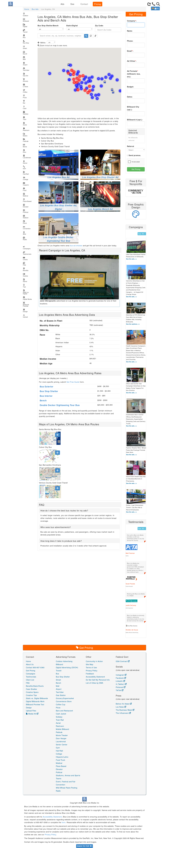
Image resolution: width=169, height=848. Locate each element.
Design (25, 310)
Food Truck (60, 760)
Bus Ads (35, 9)
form (63, 822)
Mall (24, 58)
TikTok (119, 690)
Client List (30, 679)
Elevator (25, 206)
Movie (25, 146)
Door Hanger (61, 738)
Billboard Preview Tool (35, 704)
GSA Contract (122, 661)
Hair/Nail (26, 173)
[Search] (86, 36)
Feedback (90, 673)
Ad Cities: (132, 61)
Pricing (97, 4)
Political (25, 211)
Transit (25, 31)
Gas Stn (25, 75)
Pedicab (25, 140)
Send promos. (135, 155)
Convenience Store (64, 701)
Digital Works (27, 298)
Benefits (25, 269)
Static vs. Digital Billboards (37, 698)
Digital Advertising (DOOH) (67, 667)
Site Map (89, 664)
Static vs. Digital (26, 292)
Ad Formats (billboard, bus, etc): (133, 74)
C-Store (25, 85)
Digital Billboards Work (35, 701)
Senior (25, 162)
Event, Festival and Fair (65, 781)
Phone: (130, 41)
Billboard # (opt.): (135, 119)
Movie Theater (62, 735)
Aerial (25, 124)
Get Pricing (136, 169)
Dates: (130, 96)
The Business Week (124, 710)
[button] (112, 89)
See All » (141, 233)
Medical (25, 195)
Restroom (26, 129)
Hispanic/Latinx (62, 757)
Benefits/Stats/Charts (35, 686)
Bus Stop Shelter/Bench (48, 25)
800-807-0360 (38, 667)
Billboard (26, 20)
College (25, 178)
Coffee (25, 91)
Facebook (120, 678)
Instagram (120, 675)
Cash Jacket (61, 713)
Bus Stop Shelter (49, 391)
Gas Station (61, 695)
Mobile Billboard (62, 729)
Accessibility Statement (95, 676)
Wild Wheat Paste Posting (66, 787)
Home (26, 9)
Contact (84, 3)
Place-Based (27, 200)
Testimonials (27, 253)
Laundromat (27, 156)
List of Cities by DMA (94, 683)
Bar (24, 102)
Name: (130, 31)
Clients (25, 258)
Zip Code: (99, 25)
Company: (132, 20)
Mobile (25, 135)
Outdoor (25, 14)
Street (25, 47)
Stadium (25, 217)
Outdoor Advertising (64, 661)
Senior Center (61, 744)
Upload (25, 316)
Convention (27, 227)
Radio (25, 238)
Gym (24, 167)
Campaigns (27, 247)
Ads (62, 3)
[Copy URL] (95, 36)
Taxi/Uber (26, 69)
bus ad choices (76, 245)
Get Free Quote (72, 382)
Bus (24, 36)
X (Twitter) (120, 684)
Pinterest (120, 687)
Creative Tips (31, 695)
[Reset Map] (91, 36)
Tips (24, 286)
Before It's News (123, 703)
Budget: (130, 86)
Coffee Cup (60, 704)
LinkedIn (119, 681)
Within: (43, 42)
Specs (25, 280)
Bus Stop (26, 42)
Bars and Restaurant (64, 710)
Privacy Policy (91, 670)
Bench (25, 53)
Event (25, 222)
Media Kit (32, 713)
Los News (120, 707)
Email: (130, 51)
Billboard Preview (26, 304)
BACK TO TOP (83, 846)
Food (24, 189)
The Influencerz (122, 713)
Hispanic (26, 184)
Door (24, 151)
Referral (130, 146)
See (72, 3)
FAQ (24, 264)
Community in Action (94, 661)
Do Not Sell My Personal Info (98, 679)
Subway (25, 113)
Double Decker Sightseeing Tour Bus (60, 405)
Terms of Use (91, 667)
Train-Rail (60, 720)
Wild (24, 233)
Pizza (25, 96)
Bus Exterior (46, 386)
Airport (25, 64)
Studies (25, 275)
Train (24, 118)
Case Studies (31, 689)
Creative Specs (32, 692)
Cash (24, 107)
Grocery (25, 80)
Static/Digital (72, 25)
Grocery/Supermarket (65, 698)
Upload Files (31, 710)
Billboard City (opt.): (133, 108)
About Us (30, 664)
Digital (25, 25)
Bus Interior (46, 395)
